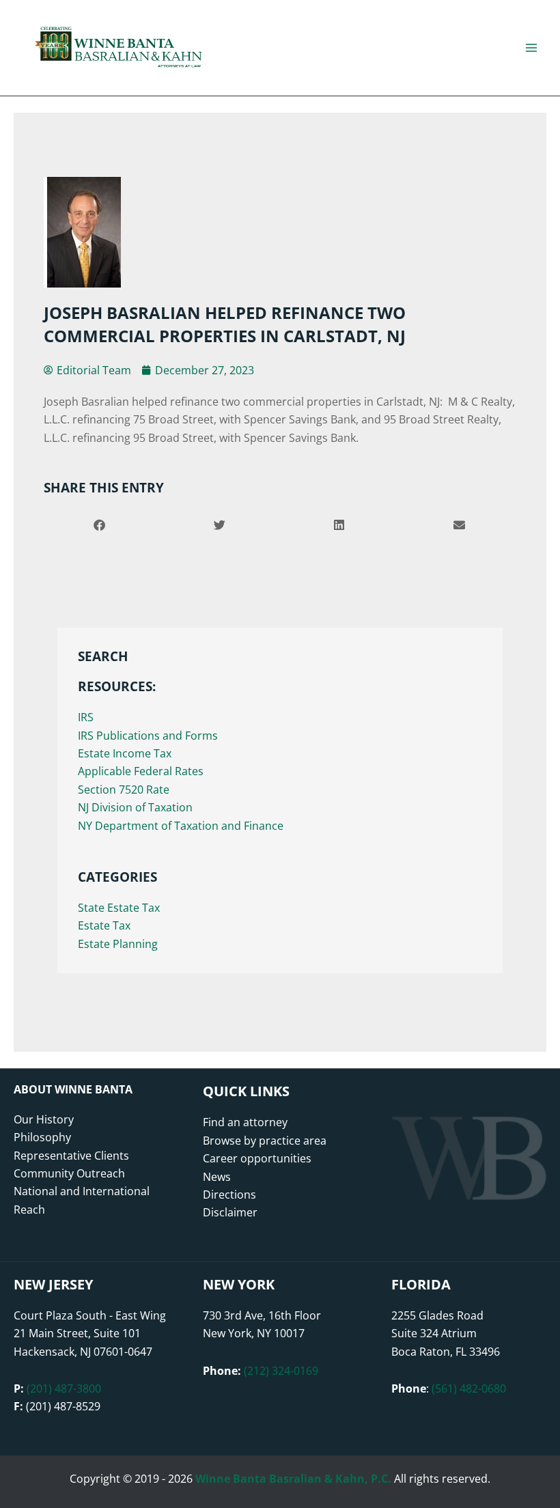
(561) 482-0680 (469, 1388)
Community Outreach (69, 1173)
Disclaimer (230, 1212)
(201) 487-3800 (64, 1388)
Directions (229, 1194)
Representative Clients (71, 1155)
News (217, 1176)
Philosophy (42, 1137)
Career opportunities (257, 1158)
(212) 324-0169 (281, 1370)
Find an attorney (245, 1122)
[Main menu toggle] (531, 48)
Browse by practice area (264, 1140)
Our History (44, 1119)
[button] (100, 524)
